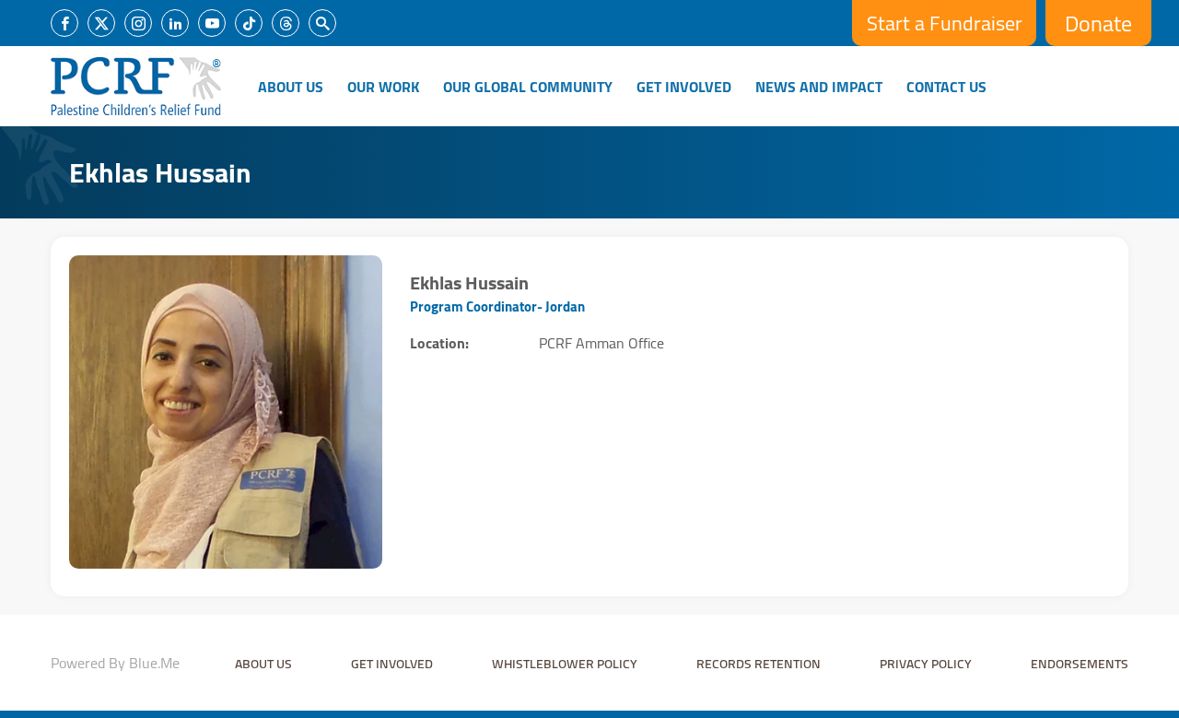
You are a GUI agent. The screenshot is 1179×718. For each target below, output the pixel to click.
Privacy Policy (926, 664)
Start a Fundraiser (944, 23)
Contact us (946, 86)
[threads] (285, 23)
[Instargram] (138, 23)
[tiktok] (249, 23)
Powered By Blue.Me (115, 663)
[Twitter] (101, 23)
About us (263, 664)
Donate (1098, 23)
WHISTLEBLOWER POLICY (564, 664)
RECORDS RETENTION (758, 664)
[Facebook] (64, 23)
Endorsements (1079, 664)
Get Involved (683, 86)
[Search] (322, 23)
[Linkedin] (175, 23)
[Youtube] (212, 23)
